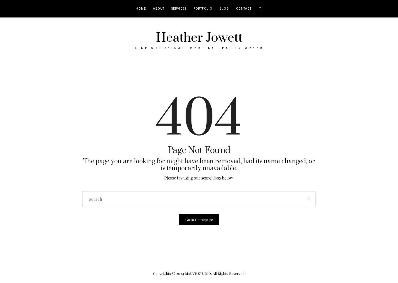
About (158, 9)
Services (178, 9)
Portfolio (202, 9)
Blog (224, 9)
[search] (260, 8)
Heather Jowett (199, 38)
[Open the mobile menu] (385, 9)
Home (141, 9)
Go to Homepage (199, 219)
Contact (243, 9)
